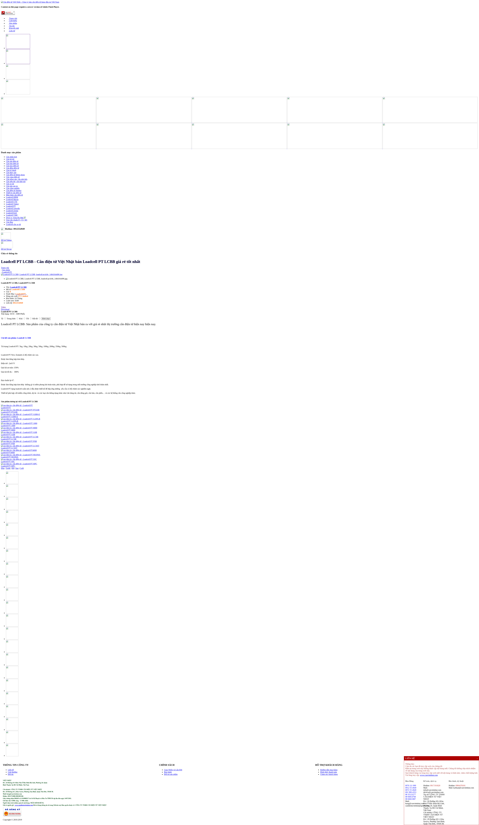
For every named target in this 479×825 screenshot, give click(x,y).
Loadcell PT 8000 (8, 430)
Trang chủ (13, 18)
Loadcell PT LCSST (9, 448)
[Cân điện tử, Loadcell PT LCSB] (19, 437)
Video (3, 307)
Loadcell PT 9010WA (9, 457)
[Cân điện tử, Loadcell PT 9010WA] (20, 455)
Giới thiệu (13, 21)
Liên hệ (12, 31)
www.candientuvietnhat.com (24, 805)
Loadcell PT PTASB (9, 412)
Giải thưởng (12, 772)
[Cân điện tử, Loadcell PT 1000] (19, 423)
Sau (16, 468)
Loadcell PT (6, 408)
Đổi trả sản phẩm (171, 774)
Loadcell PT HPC (8, 466)
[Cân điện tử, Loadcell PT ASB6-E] (20, 414)
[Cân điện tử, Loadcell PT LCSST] (20, 446)
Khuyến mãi (14, 28)
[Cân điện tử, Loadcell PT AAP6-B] (20, 419)
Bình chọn (46, 319)
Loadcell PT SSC (8, 461)
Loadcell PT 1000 (8, 426)
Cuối (22, 468)
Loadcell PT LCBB (18, 287)
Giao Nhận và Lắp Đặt (173, 770)
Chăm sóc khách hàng (329, 774)
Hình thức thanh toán (328, 772)
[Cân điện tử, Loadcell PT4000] (19, 450)
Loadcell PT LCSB (8, 439)
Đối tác (11, 774)
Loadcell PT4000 (8, 452)
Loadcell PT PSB (8, 443)
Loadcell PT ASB (8, 435)
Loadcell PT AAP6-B (9, 421)
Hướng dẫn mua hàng (328, 770)
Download (5, 309)
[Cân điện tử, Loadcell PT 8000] (19, 428)
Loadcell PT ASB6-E (9, 417)
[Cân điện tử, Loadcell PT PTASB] (20, 410)
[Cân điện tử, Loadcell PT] (17, 405)
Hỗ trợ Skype (6, 249)
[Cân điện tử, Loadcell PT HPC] (19, 464)
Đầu (2, 468)
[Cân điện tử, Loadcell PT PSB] (19, 441)
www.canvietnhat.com (429, 775)
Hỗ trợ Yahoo (6, 240)
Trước (8, 468)
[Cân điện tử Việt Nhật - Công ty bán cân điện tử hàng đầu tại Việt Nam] (30, 2)
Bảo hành (168, 772)
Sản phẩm (13, 23)
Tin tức (12, 26)
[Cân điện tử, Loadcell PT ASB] (19, 432)
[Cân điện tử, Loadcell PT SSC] (19, 459)
